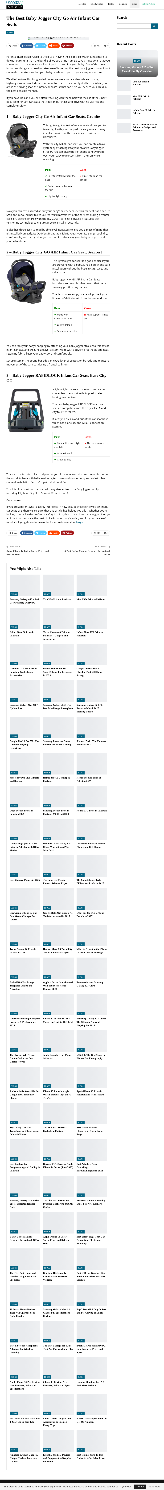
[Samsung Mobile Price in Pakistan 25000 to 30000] (58, 796)
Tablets (111, 4)
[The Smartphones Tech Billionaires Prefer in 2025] (92, 866)
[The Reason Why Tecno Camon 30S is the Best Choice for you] (25, 1041)
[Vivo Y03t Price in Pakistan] (92, 585)
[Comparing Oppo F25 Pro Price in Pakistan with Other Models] (25, 829)
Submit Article (148, 4)
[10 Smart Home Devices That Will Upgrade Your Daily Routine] (25, 1295)
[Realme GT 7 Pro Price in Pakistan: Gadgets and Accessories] (25, 654)
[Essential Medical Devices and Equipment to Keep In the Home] (58, 1441)
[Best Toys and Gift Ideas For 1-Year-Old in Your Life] (25, 1404)
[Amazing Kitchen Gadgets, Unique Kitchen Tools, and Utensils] (25, 1441)
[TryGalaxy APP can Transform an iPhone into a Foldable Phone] (25, 1113)
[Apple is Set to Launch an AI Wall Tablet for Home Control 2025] (58, 968)
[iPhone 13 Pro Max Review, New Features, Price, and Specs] (92, 1331)
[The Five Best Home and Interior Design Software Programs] (25, 1259)
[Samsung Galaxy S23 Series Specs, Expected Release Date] (25, 1186)
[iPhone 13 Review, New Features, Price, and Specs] (58, 1368)
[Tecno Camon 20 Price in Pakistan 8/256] (25, 935)
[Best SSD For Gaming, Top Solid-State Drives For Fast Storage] (92, 1259)
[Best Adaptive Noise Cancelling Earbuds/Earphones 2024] (92, 1150)
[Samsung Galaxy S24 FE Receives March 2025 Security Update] (92, 691)
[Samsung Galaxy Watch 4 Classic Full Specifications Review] (58, 1295)
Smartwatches (96, 4)
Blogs (134, 4)
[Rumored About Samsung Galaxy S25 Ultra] (92, 968)
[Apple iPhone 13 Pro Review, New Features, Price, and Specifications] (25, 1368)
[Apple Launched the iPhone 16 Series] (58, 1041)
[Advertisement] (137, 188)
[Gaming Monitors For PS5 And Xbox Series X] (92, 1368)
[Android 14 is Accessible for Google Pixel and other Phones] (25, 1077)
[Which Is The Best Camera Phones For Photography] (92, 1041)
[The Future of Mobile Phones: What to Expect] (58, 866)
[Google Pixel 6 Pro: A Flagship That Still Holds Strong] (92, 654)
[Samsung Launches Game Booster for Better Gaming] (58, 727)
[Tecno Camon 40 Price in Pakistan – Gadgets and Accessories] (58, 618)
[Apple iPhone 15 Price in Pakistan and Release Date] (92, 1077)
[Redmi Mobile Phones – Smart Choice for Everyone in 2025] (58, 654)
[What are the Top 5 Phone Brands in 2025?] (92, 899)
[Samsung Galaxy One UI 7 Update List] (25, 691)
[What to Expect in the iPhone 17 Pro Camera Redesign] (92, 935)
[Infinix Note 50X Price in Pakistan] (92, 618)
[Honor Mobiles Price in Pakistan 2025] (92, 763)
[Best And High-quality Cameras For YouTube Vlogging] (58, 1259)
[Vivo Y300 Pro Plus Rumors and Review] (25, 763)
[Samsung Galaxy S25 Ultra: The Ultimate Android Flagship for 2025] (92, 1004)
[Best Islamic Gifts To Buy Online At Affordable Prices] (92, 1441)
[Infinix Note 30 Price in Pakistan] (25, 618)
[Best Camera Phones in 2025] (25, 866)
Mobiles (82, 4)
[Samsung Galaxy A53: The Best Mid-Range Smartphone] (58, 691)
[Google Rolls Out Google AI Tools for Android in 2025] (58, 899)
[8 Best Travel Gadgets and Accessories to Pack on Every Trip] (58, 1404)
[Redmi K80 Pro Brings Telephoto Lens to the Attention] (25, 968)
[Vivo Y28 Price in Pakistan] (58, 585)
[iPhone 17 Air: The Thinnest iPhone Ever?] (92, 727)
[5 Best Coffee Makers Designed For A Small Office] (25, 1222)
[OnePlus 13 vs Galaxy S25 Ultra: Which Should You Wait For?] (58, 829)
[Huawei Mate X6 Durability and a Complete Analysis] (58, 935)
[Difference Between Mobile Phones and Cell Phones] (92, 829)
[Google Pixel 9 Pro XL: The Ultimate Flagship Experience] (25, 727)
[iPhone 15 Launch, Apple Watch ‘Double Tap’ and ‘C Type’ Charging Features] (58, 1077)
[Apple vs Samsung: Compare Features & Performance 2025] (25, 1004)
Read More (154, 1486)
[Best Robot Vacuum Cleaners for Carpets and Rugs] (92, 1113)
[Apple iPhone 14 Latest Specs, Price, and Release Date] (58, 1222)
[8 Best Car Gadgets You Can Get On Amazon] (92, 1404)
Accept (140, 1486)
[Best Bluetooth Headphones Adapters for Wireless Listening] (25, 1331)
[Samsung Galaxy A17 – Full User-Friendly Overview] (25, 585)
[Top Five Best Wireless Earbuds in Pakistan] (58, 1113)
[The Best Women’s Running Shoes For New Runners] (92, 1186)
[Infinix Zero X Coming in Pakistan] (58, 763)
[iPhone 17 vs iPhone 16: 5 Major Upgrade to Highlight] (58, 1004)
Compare (123, 4)
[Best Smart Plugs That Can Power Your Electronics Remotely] (92, 1222)
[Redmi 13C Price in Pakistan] (92, 796)
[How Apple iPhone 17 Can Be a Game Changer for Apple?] (25, 899)
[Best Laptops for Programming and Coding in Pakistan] (25, 1150)
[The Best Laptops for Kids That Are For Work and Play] (58, 1331)
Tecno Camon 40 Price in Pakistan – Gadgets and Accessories (145, 127)
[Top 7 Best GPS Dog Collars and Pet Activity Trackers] (92, 1295)
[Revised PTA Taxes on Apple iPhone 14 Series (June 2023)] (58, 1150)
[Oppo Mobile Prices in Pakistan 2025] (25, 796)
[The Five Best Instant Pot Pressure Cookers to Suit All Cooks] (58, 1186)
